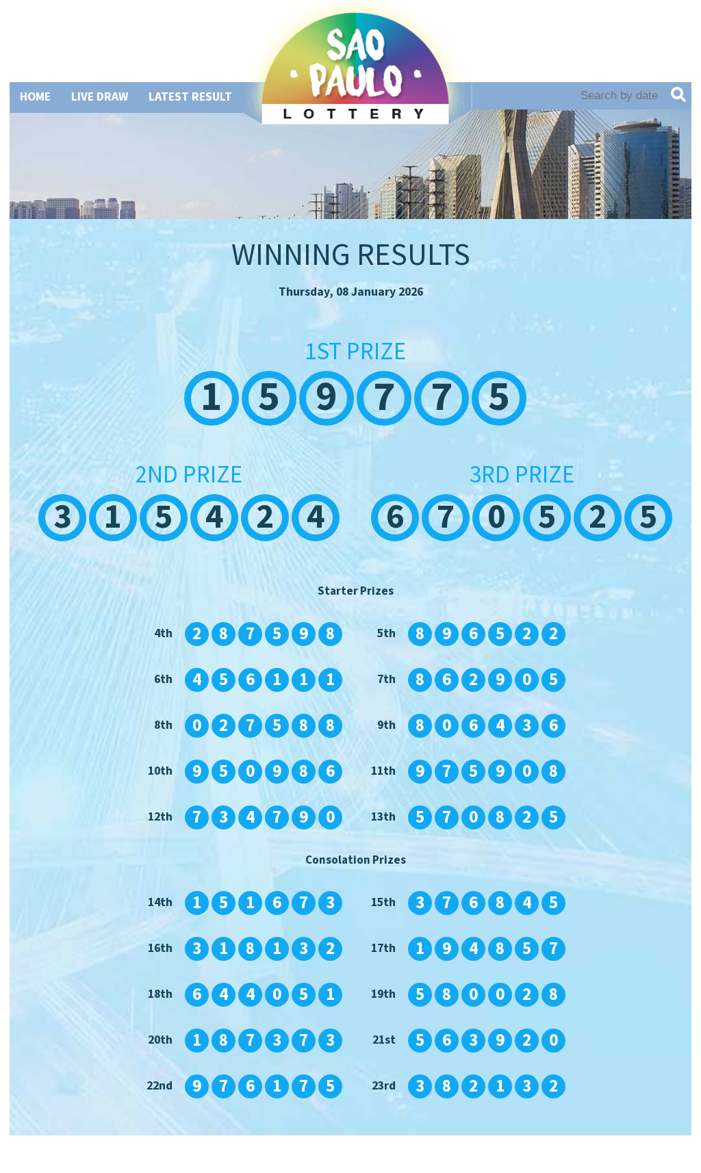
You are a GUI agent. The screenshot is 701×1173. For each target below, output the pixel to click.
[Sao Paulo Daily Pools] (355, 115)
